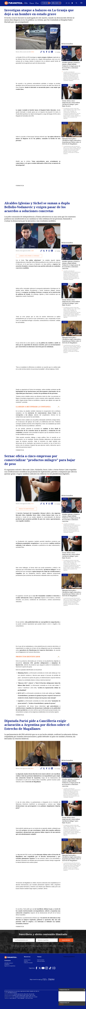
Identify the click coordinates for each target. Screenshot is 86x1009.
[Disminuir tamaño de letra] (69, 3)
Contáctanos (6, 964)
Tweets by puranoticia (69, 956)
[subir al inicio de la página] (58, 406)
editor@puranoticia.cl (8, 963)
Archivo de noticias (41, 961)
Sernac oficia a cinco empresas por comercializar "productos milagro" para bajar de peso (71, 103)
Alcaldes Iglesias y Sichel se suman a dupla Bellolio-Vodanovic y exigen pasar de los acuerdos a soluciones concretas (71, 66)
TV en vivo (45, 3)
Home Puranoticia (40, 959)
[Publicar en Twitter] (44, 52)
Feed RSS (26, 961)
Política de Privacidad (28, 962)
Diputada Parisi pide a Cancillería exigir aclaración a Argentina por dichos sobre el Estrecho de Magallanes (71, 141)
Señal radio (55, 3)
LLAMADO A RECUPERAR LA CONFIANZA (29, 256)
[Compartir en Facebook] (47, 52)
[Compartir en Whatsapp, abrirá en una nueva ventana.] (49, 52)
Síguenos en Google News (9, 965)
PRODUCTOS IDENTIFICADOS (26, 509)
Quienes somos (27, 959)
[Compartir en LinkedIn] (52, 52)
